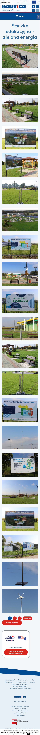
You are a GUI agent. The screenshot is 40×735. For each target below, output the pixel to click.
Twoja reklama (23, 680)
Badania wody (22, 682)
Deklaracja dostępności (20, 684)
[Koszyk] (37, 6)
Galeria (32, 682)
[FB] (33, 6)
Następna (27, 618)
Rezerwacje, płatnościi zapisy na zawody (16, 652)
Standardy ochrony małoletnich (20, 688)
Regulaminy (9, 682)
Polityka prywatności (20, 686)
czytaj (32, 733)
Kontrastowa (6, 2)
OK (29, 733)
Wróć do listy (12, 622)
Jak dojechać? (10, 680)
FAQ (33, 680)
